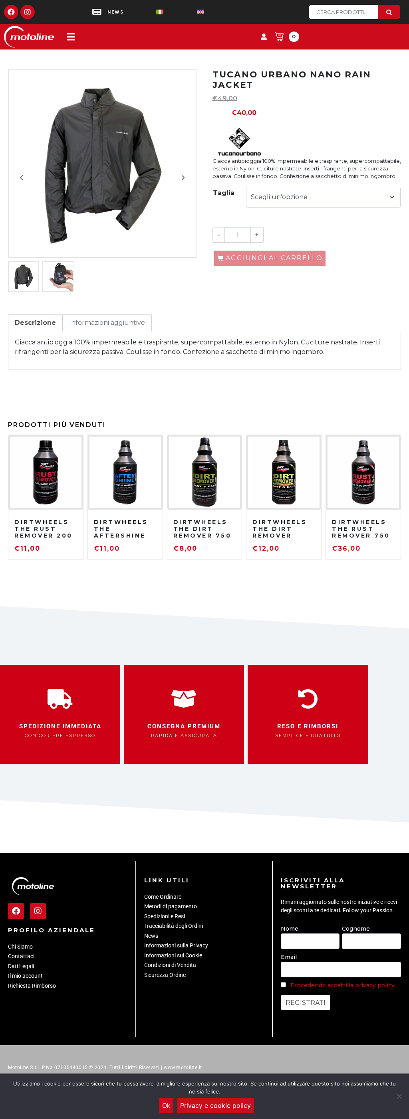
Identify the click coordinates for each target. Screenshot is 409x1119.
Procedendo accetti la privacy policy (342, 985)
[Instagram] (27, 12)
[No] (399, 1096)
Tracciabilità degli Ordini (173, 926)
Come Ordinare (162, 897)
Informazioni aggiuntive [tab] (107, 322)
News (151, 936)
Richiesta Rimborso (32, 986)
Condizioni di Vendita (170, 965)
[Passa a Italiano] (147, 12)
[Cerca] (389, 12)
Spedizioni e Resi (164, 916)
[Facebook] (11, 12)
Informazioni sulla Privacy (176, 945)
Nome (289, 928)
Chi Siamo (20, 946)
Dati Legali (21, 966)
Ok (166, 1105)
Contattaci (21, 956)
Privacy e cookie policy (215, 1105)
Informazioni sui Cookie (173, 955)
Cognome (356, 928)
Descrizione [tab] (35, 322)
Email (289, 957)
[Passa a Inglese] (187, 12)
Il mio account (25, 976)
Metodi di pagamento (170, 906)
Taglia (223, 193)
